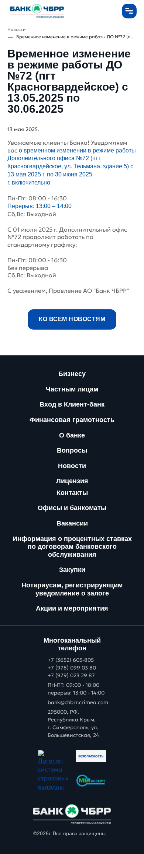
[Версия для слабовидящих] (109, 11)
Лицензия (72, 481)
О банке (72, 435)
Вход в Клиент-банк (72, 404)
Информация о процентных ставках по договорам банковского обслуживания (72, 546)
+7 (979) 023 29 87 (71, 675)
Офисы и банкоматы (72, 508)
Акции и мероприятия (72, 608)
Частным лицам (72, 389)
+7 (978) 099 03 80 (72, 667)
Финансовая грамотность (72, 420)
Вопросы (72, 450)
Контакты (72, 492)
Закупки (72, 569)
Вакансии (72, 523)
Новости (72, 466)
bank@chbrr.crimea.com (78, 702)
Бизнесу (72, 373)
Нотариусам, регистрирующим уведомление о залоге (72, 589)
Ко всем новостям (72, 319)
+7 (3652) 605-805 (71, 660)
